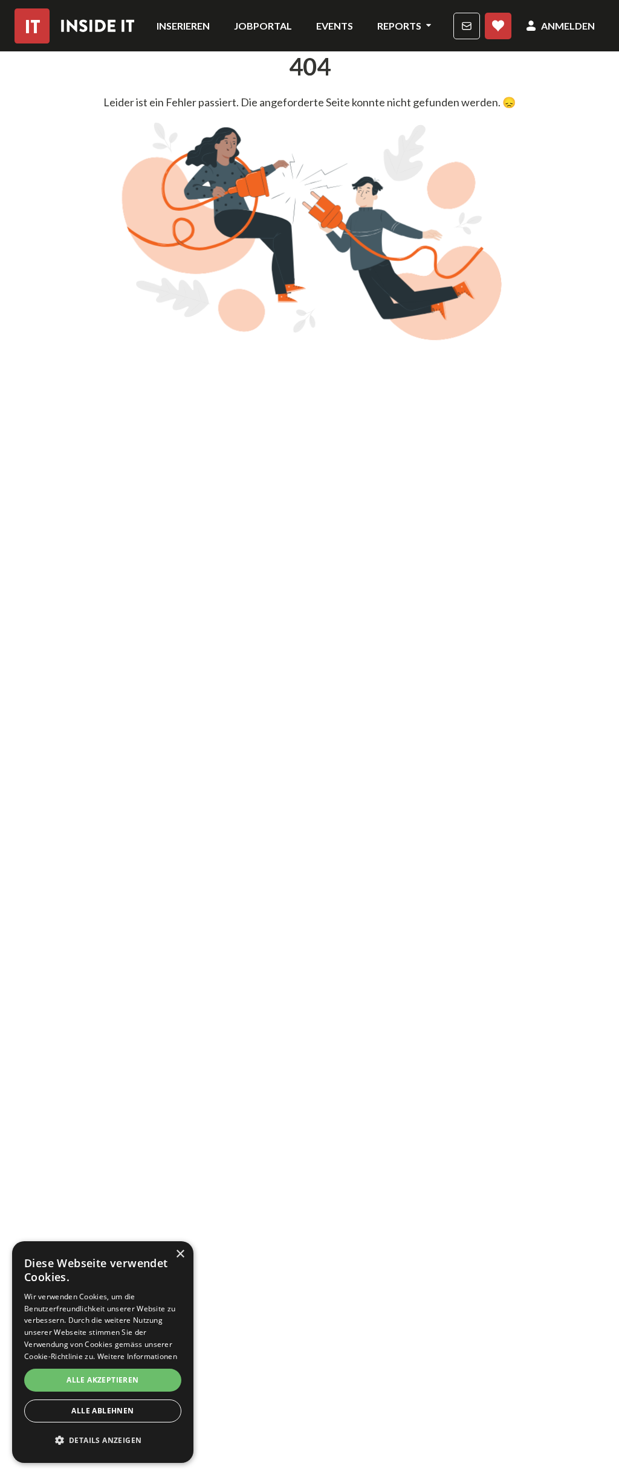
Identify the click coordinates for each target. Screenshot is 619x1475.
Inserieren (183, 25)
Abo (498, 26)
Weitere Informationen (137, 1356)
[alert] (102, 1352)
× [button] (179, 1254)
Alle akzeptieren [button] (102, 1380)
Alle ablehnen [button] (102, 1411)
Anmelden (568, 25)
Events (334, 25)
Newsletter (466, 26)
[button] (102, 1440)
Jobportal (263, 25)
